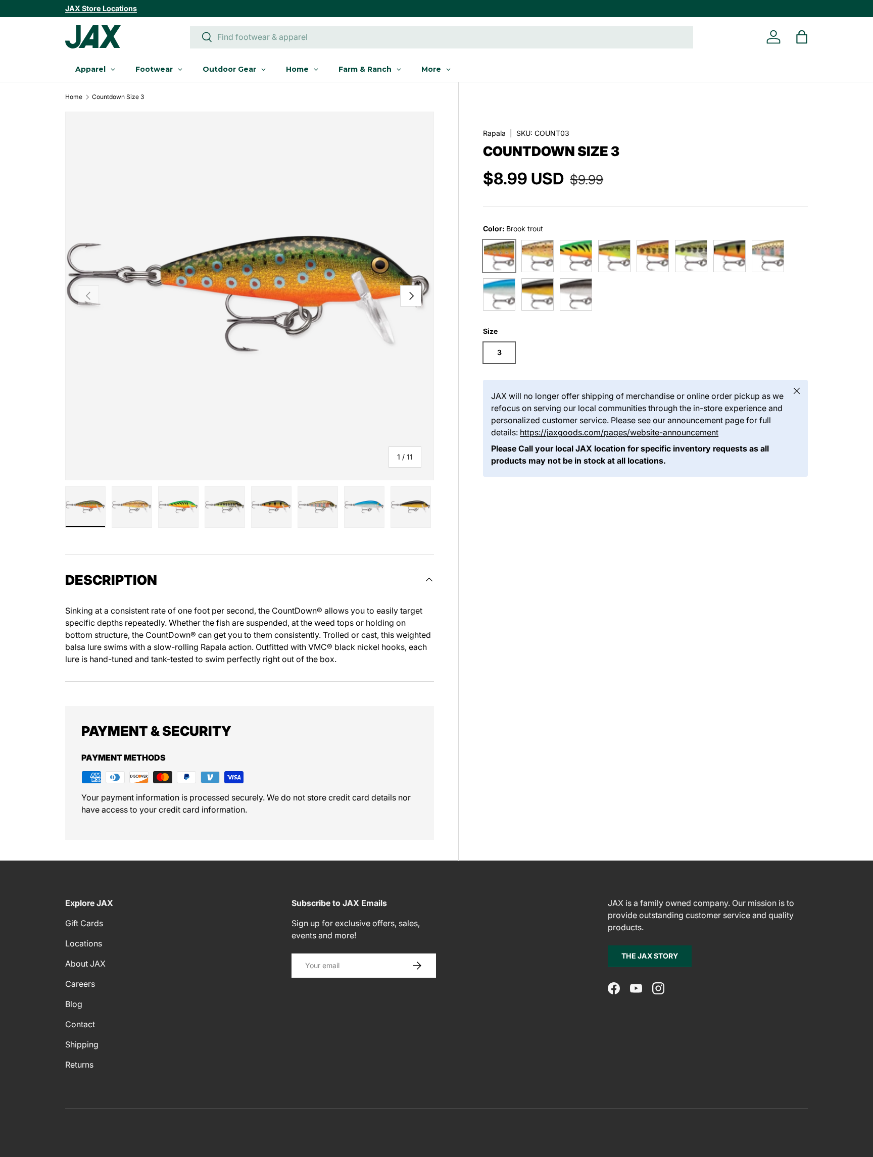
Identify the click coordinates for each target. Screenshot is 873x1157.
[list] (249, 296)
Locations (83, 943)
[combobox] (441, 37)
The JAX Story (649, 955)
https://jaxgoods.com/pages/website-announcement (619, 432)
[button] (802, 37)
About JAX (85, 964)
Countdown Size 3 (118, 97)
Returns (79, 1065)
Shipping (82, 1044)
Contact (80, 1024)
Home (73, 97)
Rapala (494, 133)
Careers (80, 984)
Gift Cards (84, 923)
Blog (73, 1004)
